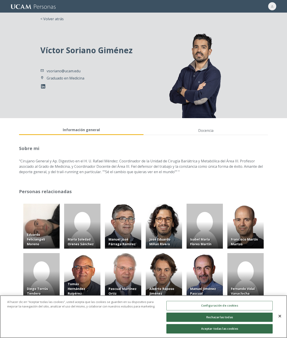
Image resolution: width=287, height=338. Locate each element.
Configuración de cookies (219, 305)
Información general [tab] (81, 129)
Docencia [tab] (205, 130)
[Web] (44, 87)
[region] (143, 316)
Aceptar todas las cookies (219, 329)
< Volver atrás (52, 18)
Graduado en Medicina (65, 78)
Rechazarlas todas (219, 317)
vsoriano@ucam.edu (63, 70)
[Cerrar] (280, 316)
